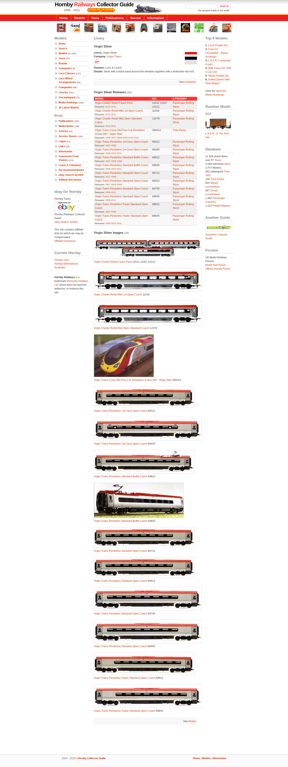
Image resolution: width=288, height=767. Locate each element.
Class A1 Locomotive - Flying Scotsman (216, 53)
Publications (115, 18)
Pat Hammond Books (71, 170)
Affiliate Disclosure (70, 179)
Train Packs (179, 130)
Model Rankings (68, 102)
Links (62, 146)
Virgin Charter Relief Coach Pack (114, 102)
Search (63, 48)
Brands (63, 63)
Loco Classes (67, 73)
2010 (107, 107)
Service (135, 18)
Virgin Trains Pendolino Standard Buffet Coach (121, 157)
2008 (119, 138)
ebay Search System (71, 174)
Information (155, 18)
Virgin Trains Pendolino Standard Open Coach (121, 173)
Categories (65, 68)
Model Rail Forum (215, 265)
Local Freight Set (217, 45)
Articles (63, 131)
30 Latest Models (69, 107)
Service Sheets (68, 136)
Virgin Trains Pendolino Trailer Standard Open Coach (124, 677)
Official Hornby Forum (217, 268)
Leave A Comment (70, 165)
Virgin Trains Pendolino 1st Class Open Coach (121, 141)
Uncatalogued (67, 97)
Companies (65, 87)
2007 (113, 138)
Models (79, 18)
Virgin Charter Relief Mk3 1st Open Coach (119, 110)
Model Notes (66, 126)
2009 (125, 138)
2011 (113, 107)
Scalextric (60, 267)
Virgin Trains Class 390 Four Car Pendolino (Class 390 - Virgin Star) (133, 380)
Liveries (63, 92)
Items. (227, 163)
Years (95, 18)
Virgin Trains (114, 56)
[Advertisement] (144, 739)
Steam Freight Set (218, 75)
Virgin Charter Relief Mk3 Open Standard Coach (121, 328)
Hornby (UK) (61, 259)
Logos (62, 141)
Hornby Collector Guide (92, 758)
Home (63, 18)
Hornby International (66, 263)
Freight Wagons (222, 205)
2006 (107, 138)
